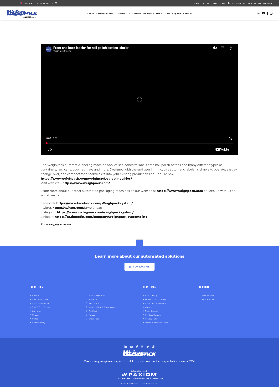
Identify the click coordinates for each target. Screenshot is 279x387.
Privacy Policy (151, 319)
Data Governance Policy (156, 322)
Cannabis (36, 311)
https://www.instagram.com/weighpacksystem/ (95, 212)
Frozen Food (94, 299)
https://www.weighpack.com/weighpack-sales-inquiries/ (86, 178)
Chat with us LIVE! (46, 3)
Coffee (35, 319)
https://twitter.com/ (68, 208)
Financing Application (155, 299)
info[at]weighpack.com (261, 3)
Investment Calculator (155, 303)
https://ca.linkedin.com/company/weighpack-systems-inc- (101, 217)
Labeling (49, 224)
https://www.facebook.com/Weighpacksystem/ (94, 203)
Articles (205, 3)
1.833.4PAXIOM (237, 3)
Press (222, 3)
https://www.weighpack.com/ (86, 183)
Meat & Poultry (96, 303)
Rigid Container (63, 224)
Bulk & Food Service (41, 307)
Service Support (209, 299)
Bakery (35, 295)
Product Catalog (153, 315)
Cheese (35, 315)
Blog (214, 3)
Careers (148, 307)
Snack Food (94, 319)
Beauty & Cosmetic (41, 299)
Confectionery (38, 322)
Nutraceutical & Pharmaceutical (104, 307)
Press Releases (151, 311)
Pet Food (93, 311)
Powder (92, 315)
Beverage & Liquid (40, 303)
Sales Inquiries (208, 295)
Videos (196, 3)
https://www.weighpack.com (180, 191)
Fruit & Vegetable (96, 295)
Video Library (151, 295)
